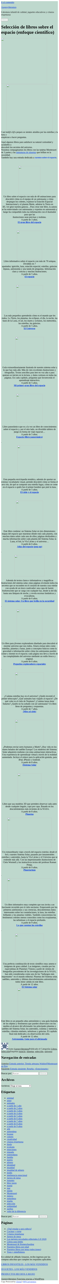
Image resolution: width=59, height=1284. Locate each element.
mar (8, 1188)
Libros (54, 1049)
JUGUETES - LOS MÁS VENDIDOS (19, 1269)
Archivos (5, 1086)
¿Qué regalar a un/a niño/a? (19, 1229)
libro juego (12, 1183)
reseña (10, 1201)
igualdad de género (15, 1170)
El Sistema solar (29, 987)
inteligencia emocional (17, 1175)
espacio (22, 1051)
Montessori (12, 1193)
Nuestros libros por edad (18, 1247)
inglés (9, 1172)
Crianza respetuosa (15, 1234)
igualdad (11, 1167)
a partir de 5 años (14, 1116)
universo (48, 1051)
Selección (5, 1051)
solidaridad (12, 1206)
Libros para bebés (15, 1241)
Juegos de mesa (14, 1236)
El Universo (29, 328)
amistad (10, 1098)
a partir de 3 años (14, 1111)
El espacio (29, 276)
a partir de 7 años (14, 1121)
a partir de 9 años (14, 1126)
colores (10, 1136)
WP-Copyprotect (29, 1282)
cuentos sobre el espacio (45, 157)
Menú (4, 20)
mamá (9, 1185)
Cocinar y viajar (14, 1231)
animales (11, 1103)
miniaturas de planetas (26, 152)
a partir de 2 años (14, 1108)
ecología (10, 1147)
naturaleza (11, 1198)
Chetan (19, 1282)
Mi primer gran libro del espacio (29, 385)
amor (9, 1100)
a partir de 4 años (14, 1113)
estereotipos (12, 1154)
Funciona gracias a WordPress (30, 1279)
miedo (9, 1191)
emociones (11, 1149)
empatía (10, 1152)
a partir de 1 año (14, 1105)
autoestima (11, 1131)
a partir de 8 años (14, 1124)
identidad (11, 1165)
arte (8, 1129)
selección (39, 1051)
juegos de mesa (14, 1178)
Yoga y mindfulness (16, 1252)
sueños (10, 1209)
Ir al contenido (7, 2)
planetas (30, 1051)
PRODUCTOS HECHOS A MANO (18, 1274)
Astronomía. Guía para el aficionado (29, 1039)
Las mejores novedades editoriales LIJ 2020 (26, 1239)
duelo (9, 1144)
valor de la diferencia (16, 1211)
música (10, 1196)
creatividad (12, 1139)
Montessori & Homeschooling (20, 1244)
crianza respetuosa (15, 1142)
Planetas (29, 814)
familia (10, 1157)
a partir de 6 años (14, 1118)
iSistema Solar (29, 765)
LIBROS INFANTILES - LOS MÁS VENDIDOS (24, 1264)
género (10, 1162)
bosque (10, 1134)
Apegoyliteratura (8, 7)
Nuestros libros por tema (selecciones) (24, 1249)
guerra (10, 1160)
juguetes (10, 1180)
